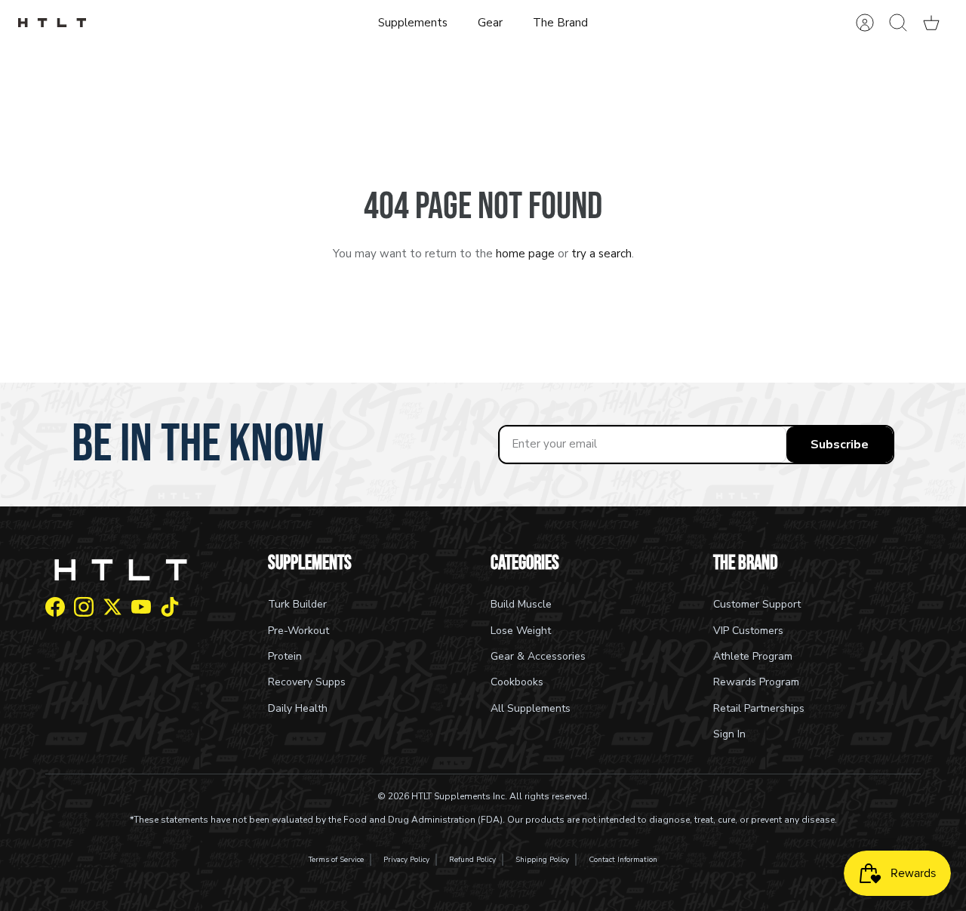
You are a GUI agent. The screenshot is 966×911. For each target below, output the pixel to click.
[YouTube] (141, 607)
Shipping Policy (542, 859)
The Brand (560, 22)
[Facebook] (55, 607)
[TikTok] (170, 607)
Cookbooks (517, 682)
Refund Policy (472, 859)
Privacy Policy (406, 859)
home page (525, 253)
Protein (285, 656)
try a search (601, 253)
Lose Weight (521, 630)
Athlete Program (752, 656)
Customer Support (757, 604)
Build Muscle (521, 604)
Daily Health (298, 708)
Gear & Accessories (538, 656)
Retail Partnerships (758, 708)
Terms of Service (336, 859)
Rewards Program (756, 682)
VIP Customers (748, 630)
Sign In (729, 734)
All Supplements (531, 708)
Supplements (413, 22)
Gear (490, 22)
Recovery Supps (307, 682)
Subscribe (840, 444)
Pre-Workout (298, 630)
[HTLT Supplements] (52, 23)
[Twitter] (112, 607)
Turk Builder (297, 604)
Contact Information (623, 859)
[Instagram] (84, 607)
